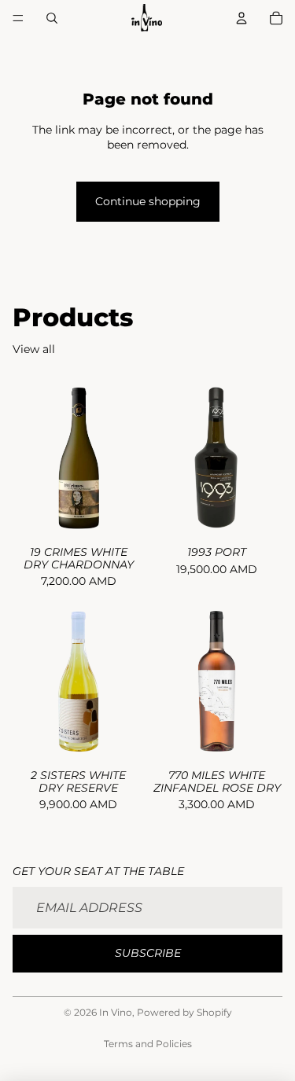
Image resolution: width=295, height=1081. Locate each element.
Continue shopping (148, 201)
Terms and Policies (148, 1044)
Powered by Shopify (184, 1012)
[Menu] (18, 18)
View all (34, 349)
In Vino (115, 1012)
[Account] (241, 18)
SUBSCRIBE (148, 953)
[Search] (52, 18)
